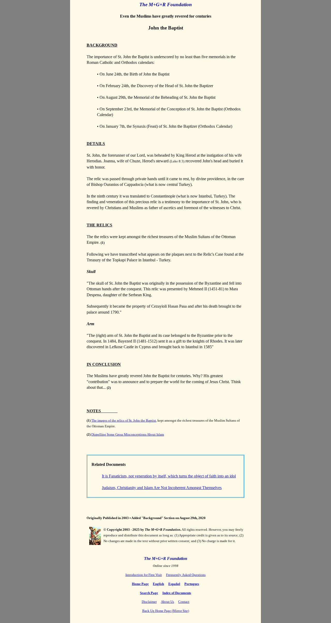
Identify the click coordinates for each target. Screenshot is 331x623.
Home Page (140, 584)
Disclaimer (149, 602)
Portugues (191, 584)
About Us (167, 602)
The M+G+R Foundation (165, 558)
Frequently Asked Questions (186, 575)
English (158, 584)
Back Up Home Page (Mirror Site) (165, 611)
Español (174, 584)
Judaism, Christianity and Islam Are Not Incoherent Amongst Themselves (162, 487)
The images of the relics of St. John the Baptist (123, 420)
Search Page (149, 593)
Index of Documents (176, 593)
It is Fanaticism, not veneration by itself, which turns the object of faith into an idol (169, 476)
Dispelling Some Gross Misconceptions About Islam (127, 434)
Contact (183, 602)
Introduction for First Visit (143, 575)
